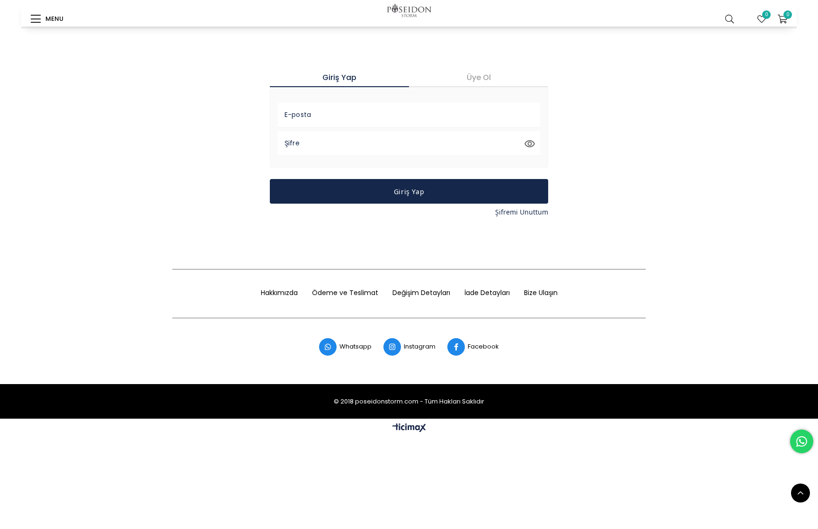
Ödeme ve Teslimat (345, 292)
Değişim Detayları (421, 292)
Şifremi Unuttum (521, 211)
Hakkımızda (279, 292)
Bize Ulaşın (541, 292)
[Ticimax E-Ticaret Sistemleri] (409, 428)
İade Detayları (487, 292)
